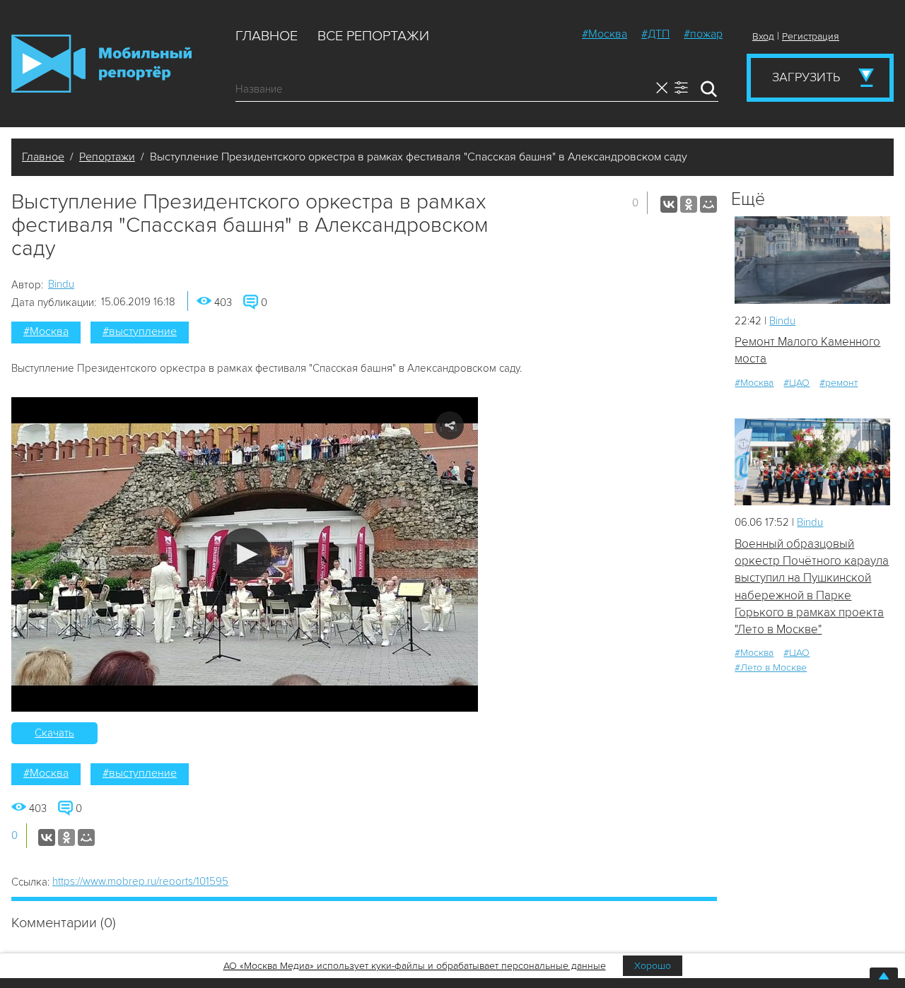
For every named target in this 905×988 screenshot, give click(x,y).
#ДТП (655, 34)
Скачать (54, 733)
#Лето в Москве (771, 667)
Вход (763, 36)
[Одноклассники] (688, 204)
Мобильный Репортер (101, 64)
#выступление (140, 331)
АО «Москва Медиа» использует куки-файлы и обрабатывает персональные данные (414, 966)
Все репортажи (373, 36)
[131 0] (812, 461)
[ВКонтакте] (668, 204)
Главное (266, 36)
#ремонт (838, 383)
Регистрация (810, 36)
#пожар (703, 34)
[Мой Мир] (708, 204)
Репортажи (107, 157)
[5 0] (812, 259)
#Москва (604, 34)
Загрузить (806, 77)
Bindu (61, 284)
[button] (245, 554)
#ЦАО (796, 383)
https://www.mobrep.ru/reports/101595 (140, 881)
